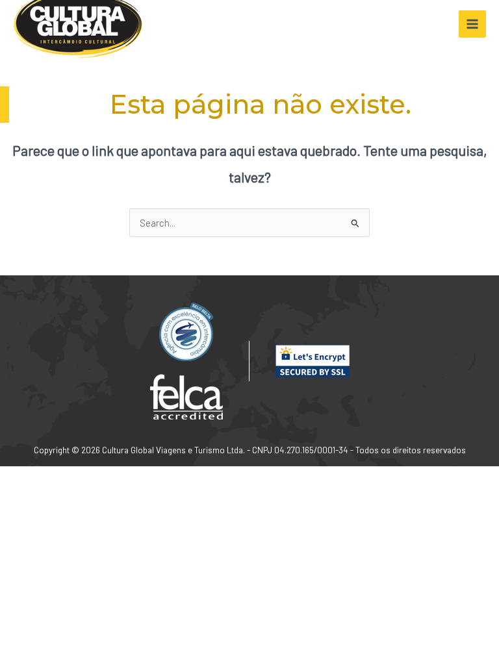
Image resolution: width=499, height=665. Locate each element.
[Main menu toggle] (472, 24)
